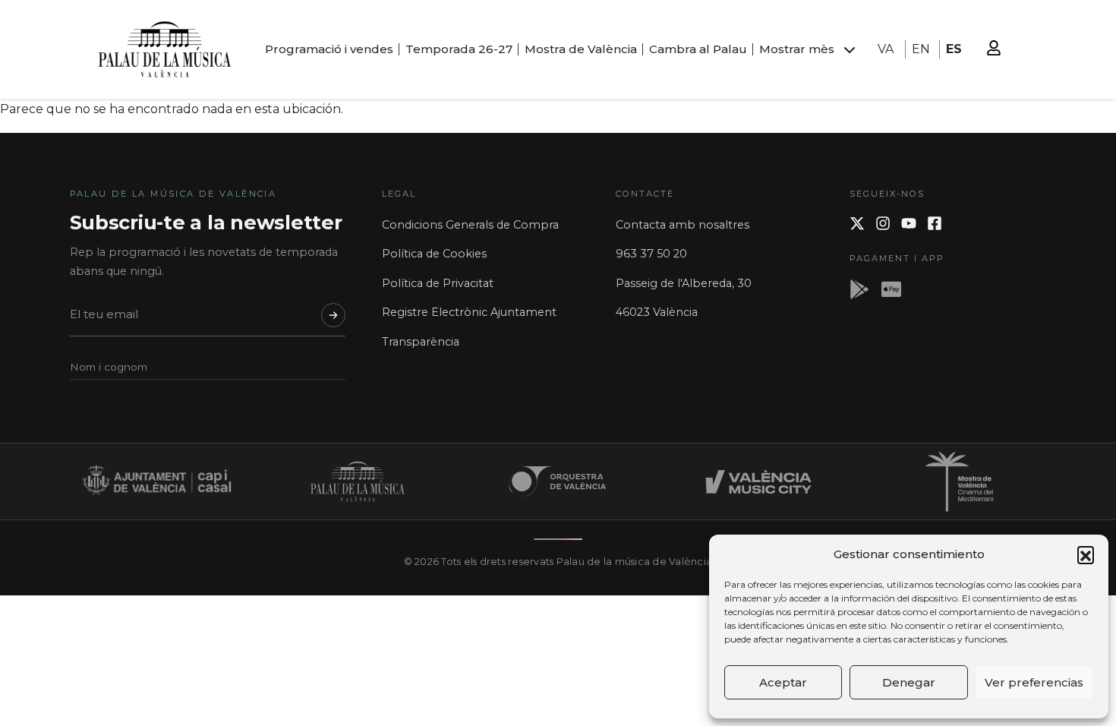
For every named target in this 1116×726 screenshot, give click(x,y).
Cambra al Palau (698, 49)
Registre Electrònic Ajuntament (469, 312)
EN (921, 49)
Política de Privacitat (437, 283)
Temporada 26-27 (458, 49)
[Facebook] (934, 223)
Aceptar (783, 682)
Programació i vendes (329, 49)
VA (886, 49)
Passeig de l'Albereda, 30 (684, 283)
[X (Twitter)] (857, 223)
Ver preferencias (1034, 682)
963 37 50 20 (651, 253)
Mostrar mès (796, 49)
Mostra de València (581, 49)
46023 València (657, 312)
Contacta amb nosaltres (682, 225)
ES (954, 49)
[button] (1085, 554)
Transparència (420, 342)
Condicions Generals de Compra (470, 225)
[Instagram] (883, 223)
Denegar (908, 682)
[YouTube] (908, 223)
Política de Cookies (434, 253)
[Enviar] (333, 315)
